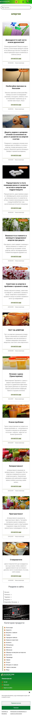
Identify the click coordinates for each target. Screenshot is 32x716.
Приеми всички (16, 703)
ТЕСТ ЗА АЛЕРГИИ (16, 330)
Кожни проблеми (16, 422)
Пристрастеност (16, 514)
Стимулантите (16, 560)
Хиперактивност (16, 466)
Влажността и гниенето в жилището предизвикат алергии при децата (16, 238)
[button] (29, 692)
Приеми (16, 707)
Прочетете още (16, 58)
